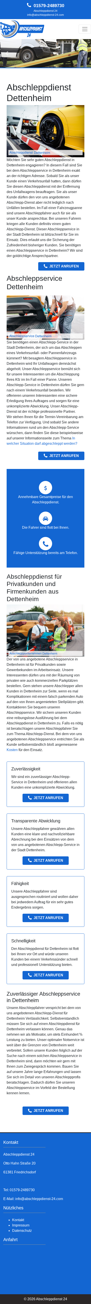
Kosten (12, 750)
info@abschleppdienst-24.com (45, 14)
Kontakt (18, 1220)
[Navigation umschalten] (85, 29)
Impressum (20, 1225)
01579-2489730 (49, 5)
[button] (7, 53)
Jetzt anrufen (64, 266)
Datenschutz (22, 1230)
